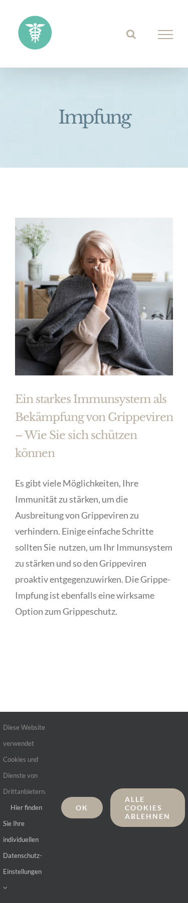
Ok (82, 807)
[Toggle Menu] (165, 34)
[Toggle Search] (131, 34)
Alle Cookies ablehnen (147, 807)
